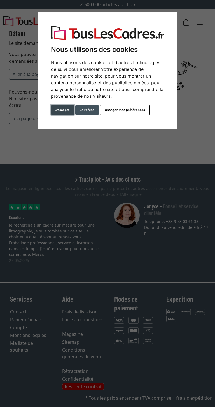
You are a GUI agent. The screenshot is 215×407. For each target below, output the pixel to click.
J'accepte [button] (62, 110)
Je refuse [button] (87, 110)
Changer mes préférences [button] (125, 110)
